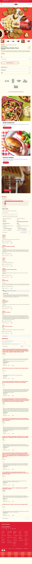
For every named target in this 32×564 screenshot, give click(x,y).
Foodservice (15, 540)
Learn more (17, 1)
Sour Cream (9, 540)
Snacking (3, 540)
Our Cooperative (15, 535)
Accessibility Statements (19, 548)
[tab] (16, 67)
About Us (14, 533)
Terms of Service (25, 548)
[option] (16, 23)
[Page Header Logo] (16, 4)
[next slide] (23, 92)
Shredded (3, 539)
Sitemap (10, 548)
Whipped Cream (9, 537)
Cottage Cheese (9, 542)
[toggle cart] (30, 4)
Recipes (20, 533)
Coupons (26, 541)
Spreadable (3, 542)
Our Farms (14, 537)
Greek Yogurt (9, 535)
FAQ (25, 537)
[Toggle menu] (1, 4)
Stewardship (15, 539)
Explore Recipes (7, 190)
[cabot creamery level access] (3, 550)
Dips (8, 539)
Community (20, 535)
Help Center (26, 533)
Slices (2, 537)
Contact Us (26, 535)
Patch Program (21, 540)
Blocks (3, 533)
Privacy (13, 548)
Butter (8, 533)
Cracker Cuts (4, 535)
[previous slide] (9, 92)
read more (3, 53)
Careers (14, 545)
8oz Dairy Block (4, 59)
